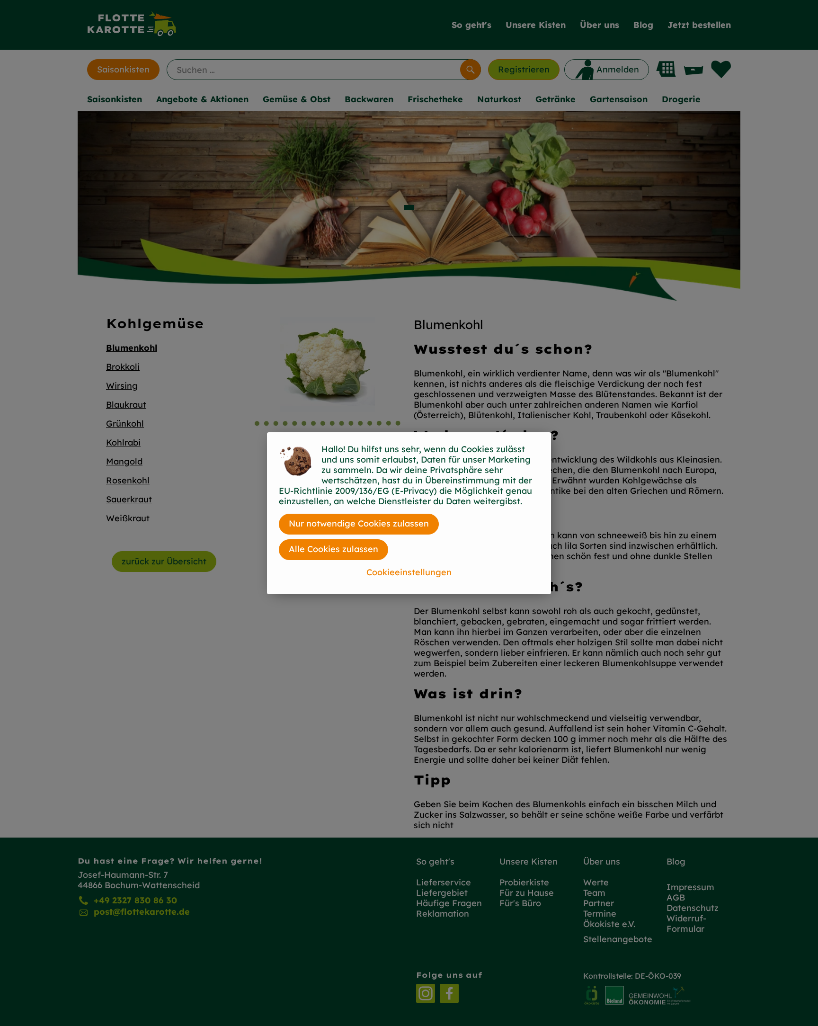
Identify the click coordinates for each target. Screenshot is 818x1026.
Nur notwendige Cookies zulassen (359, 523)
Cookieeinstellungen (409, 572)
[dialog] (409, 513)
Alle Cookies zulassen (333, 549)
